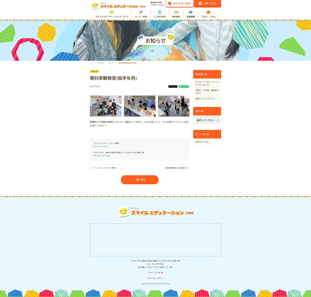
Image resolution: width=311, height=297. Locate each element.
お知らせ (94, 71)
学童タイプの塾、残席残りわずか (207, 92)
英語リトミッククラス (205, 98)
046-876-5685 (103, 155)
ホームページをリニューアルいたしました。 (207, 83)
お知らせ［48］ (202, 141)
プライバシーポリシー (155, 278)
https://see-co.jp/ (101, 146)
